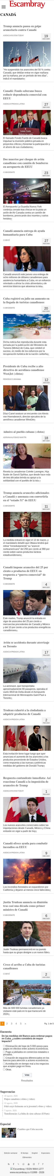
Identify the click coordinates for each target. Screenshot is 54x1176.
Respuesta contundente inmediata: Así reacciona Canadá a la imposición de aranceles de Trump (27, 781)
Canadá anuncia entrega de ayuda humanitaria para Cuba (24, 233)
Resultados (27, 1080)
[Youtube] (29, 1164)
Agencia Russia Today (13, 35)
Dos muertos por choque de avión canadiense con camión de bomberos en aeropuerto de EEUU (25, 163)
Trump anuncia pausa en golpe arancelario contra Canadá (22, 28)
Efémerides (27, 1157)
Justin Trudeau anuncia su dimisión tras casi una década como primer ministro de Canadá (25, 906)
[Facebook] (13, 1164)
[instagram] (34, 1164)
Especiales (45, 1153)
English (35, 1153)
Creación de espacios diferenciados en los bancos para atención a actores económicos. (26, 1059)
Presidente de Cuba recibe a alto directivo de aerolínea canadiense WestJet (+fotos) (23, 370)
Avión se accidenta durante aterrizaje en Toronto (26, 644)
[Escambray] (27, 4)
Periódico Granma (12, 379)
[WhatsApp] (23, 1164)
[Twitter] (18, 1164)
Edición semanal (10, 1153)
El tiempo (24, 1153)
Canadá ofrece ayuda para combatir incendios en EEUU (25, 845)
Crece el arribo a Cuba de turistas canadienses (24, 966)
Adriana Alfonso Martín (14, 437)
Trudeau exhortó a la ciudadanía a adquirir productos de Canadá (24, 712)
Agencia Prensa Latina (14, 104)
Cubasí (6, 240)
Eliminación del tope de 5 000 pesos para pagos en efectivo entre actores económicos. (26, 1047)
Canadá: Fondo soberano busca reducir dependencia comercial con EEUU (25, 94)
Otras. (9, 1069)
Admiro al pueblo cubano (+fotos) (24, 432)
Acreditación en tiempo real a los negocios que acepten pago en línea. (26, 1065)
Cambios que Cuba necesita (30, 1129)
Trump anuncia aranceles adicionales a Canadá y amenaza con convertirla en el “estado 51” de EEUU (26, 496)
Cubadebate (9, 172)
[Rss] (9, 1164)
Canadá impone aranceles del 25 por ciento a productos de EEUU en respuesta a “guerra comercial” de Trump (25, 572)
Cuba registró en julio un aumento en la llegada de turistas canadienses (26, 300)
